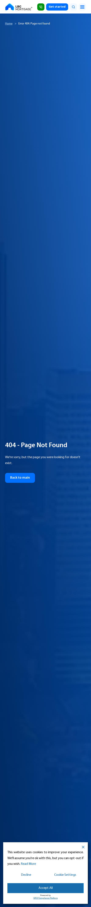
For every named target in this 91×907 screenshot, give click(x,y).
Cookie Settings (65, 875)
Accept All (46, 888)
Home (8, 23)
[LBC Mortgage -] (19, 7)
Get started (57, 6)
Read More (28, 864)
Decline (26, 875)
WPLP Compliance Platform (45, 898)
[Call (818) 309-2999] (40, 7)
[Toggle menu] (82, 7)
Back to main (20, 477)
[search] (73, 7)
